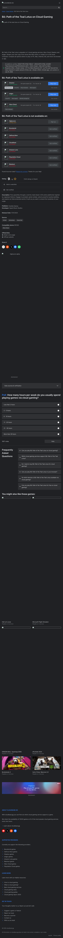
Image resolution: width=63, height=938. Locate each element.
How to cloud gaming (11, 882)
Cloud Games (9, 11)
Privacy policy (57, 935)
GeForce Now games (10, 852)
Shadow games (9, 854)
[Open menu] (59, 3)
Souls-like (19, 220)
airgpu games (8, 856)
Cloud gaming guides (10, 892)
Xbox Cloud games (10, 864)
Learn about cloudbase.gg (12, 826)
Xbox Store (6, 228)
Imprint (50, 935)
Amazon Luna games (10, 859)
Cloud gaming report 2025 (12, 894)
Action (4, 220)
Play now (53, 83)
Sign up (53, 122)
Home (3, 11)
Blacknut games (9, 861)
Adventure (12, 220)
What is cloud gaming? (11, 885)
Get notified (53, 129)
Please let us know (21, 171)
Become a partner (9, 915)
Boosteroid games (10, 849)
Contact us (7, 918)
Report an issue (9, 913)
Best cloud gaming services (12, 887)
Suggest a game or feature (12, 910)
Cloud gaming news (10, 889)
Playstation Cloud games (12, 866)
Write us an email (9, 920)
